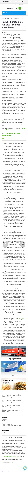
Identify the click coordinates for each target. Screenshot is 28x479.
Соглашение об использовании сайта (10, 456)
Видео (3, 421)
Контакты (4, 420)
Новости (8, 16)
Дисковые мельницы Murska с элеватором (11, 394)
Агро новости (4, 423)
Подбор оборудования (7, 424)
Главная (3, 16)
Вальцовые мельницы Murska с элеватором (11, 392)
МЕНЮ (5, 13)
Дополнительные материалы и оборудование (12, 414)
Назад (3, 138)
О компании (4, 419)
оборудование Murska (7, 121)
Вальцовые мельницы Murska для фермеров (11, 412)
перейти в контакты (17, 374)
